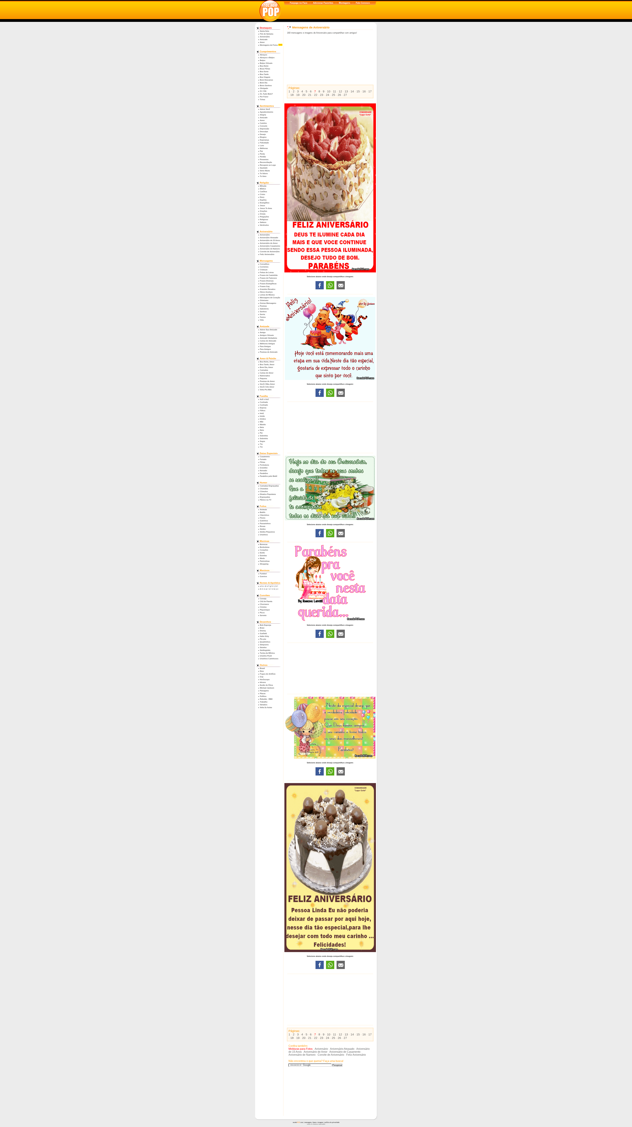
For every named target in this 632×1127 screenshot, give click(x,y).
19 (298, 95)
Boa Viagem (265, 77)
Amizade (263, 39)
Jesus (262, 205)
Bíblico (263, 189)
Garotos (263, 576)
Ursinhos (264, 535)
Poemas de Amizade (268, 352)
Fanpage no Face (298, 3)
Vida (262, 320)
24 (327, 95)
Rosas (262, 526)
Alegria (263, 115)
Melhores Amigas (267, 344)
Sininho (263, 647)
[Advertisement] (330, 59)
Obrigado (264, 88)
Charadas (264, 489)
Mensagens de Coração (270, 298)
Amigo (263, 332)
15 (358, 91)
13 (346, 91)
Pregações (264, 217)
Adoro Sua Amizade (268, 330)
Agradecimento (266, 112)
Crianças (263, 270)
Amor (262, 42)
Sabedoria (264, 309)
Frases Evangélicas (268, 284)
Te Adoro (264, 173)
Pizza (262, 613)
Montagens (344, 3)
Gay (261, 677)
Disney (263, 631)
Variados (263, 705)
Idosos (263, 682)
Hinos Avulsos (266, 292)
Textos (263, 317)
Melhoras (264, 148)
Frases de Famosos (268, 278)
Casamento (265, 457)
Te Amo (263, 176)
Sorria (262, 314)
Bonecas (263, 544)
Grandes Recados (267, 289)
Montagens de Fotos (269, 45)
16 (364, 91)
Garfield (263, 633)
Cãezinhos (264, 515)
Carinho (263, 123)
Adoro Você (265, 109)
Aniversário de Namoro (270, 249)
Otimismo (264, 300)
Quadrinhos (265, 642)
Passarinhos (265, 523)
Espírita (263, 200)
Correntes (264, 267)
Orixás (262, 214)
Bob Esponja (265, 625)
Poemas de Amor (267, 381)
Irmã (262, 413)
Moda (262, 558)
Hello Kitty (264, 636)
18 (292, 95)
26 (339, 95)
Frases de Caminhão (269, 275)
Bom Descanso (266, 80)
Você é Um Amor (267, 387)
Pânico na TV (265, 500)
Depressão (264, 129)
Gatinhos (264, 521)
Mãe (261, 422)
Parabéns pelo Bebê (268, 476)
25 (333, 95)
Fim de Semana (266, 34)
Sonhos (263, 312)
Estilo (262, 553)
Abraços (263, 55)
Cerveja (263, 599)
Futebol (263, 574)
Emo (262, 671)
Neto (262, 430)
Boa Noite (264, 66)
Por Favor (264, 97)
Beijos (262, 60)
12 (340, 91)
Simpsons (264, 645)
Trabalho (263, 702)
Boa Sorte (264, 72)
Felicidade (264, 143)
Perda (262, 154)
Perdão (263, 157)
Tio (261, 447)
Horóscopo (265, 679)
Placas (262, 693)
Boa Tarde (264, 74)
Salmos (263, 222)
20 (303, 95)
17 (370, 91)
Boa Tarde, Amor (267, 364)
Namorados (265, 376)
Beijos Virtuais (266, 63)
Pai (261, 433)
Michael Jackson (267, 688)
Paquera (263, 378)
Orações (263, 211)
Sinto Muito (265, 171)
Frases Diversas (267, 281)
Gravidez (264, 468)
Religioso (264, 219)
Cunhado (264, 405)
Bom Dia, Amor (266, 367)
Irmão (262, 416)
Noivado (263, 471)
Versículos (264, 225)
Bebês (262, 512)
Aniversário (265, 37)
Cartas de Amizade (268, 341)
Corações (264, 550)
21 (309, 95)
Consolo (263, 126)
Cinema (263, 607)
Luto (262, 145)
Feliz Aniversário (267, 254)
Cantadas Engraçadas (269, 486)
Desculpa (264, 132)
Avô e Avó (264, 399)
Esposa (263, 408)
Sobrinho (264, 438)
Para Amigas (265, 346)
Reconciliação (266, 162)
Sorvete (263, 615)
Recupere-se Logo (268, 165)
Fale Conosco (363, 3)
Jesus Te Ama (266, 208)
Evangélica (264, 203)
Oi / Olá (263, 91)
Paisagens (264, 691)
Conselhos (264, 264)
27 (345, 95)
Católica (263, 192)
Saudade (263, 168)
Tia (261, 444)
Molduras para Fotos (301, 1048)
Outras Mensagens (268, 303)
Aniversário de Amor (269, 243)
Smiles (263, 529)
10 (328, 91)
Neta (262, 427)
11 (334, 91)
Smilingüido (265, 650)
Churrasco (264, 604)
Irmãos (263, 419)
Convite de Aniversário (270, 252)
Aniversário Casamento (270, 246)
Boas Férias (265, 69)
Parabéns (264, 473)
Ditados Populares (268, 494)
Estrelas (263, 556)
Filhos (262, 411)
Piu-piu (263, 639)
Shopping (264, 564)
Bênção (263, 186)
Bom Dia (263, 83)
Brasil (262, 668)
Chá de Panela (266, 601)
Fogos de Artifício (268, 674)
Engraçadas (265, 497)
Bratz (262, 628)
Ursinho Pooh (266, 656)
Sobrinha (264, 436)
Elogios (263, 137)
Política (263, 696)
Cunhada (264, 402)
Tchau (262, 99)
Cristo (262, 194)
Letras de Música (267, 295)
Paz (261, 151)
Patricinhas (265, 561)
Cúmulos (264, 491)
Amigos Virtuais (267, 335)
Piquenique (265, 610)
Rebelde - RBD (266, 699)
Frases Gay (265, 286)
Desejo (263, 134)
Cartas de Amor (266, 373)
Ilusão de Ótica (266, 685)
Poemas (263, 306)
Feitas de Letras (267, 272)
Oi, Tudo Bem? (266, 94)
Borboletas (264, 547)
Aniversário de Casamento (344, 1051)
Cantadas (264, 370)
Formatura (264, 465)
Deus (262, 197)
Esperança (264, 140)
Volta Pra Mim (266, 390)
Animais (263, 509)
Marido (263, 424)
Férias (262, 462)
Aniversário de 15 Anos (270, 240)
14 (352, 91)
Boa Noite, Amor (267, 362)
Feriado (263, 459)
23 (321, 95)
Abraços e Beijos (267, 58)
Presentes (264, 159)
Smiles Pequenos (267, 532)
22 (315, 95)
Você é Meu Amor (267, 384)
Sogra (262, 441)
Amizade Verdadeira (268, 338)
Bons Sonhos (266, 85)
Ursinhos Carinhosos (269, 659)
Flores (262, 518)
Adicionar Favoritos (323, 3)
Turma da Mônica (267, 653)
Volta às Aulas (266, 707)
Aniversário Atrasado (269, 238)
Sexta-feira (264, 31)
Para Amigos (265, 349)
